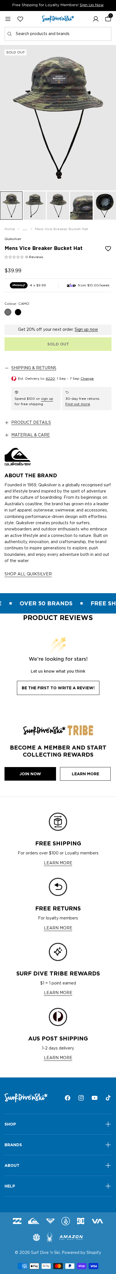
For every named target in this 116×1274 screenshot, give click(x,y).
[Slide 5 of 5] (104, 205)
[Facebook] (67, 1097)
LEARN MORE (58, 863)
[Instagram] (81, 1097)
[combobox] (58, 34)
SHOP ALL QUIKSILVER (28, 574)
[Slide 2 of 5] (34, 205)
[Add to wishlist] (108, 248)
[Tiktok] (108, 1097)
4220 (50, 378)
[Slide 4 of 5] (81, 205)
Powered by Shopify (81, 1253)
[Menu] (8, 19)
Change (87, 378)
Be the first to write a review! (58, 688)
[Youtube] (94, 1097)
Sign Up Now (92, 5)
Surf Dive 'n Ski (45, 1253)
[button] (95, 19)
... (25, 229)
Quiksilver (13, 239)
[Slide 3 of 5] (58, 205)
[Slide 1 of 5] (11, 205)
